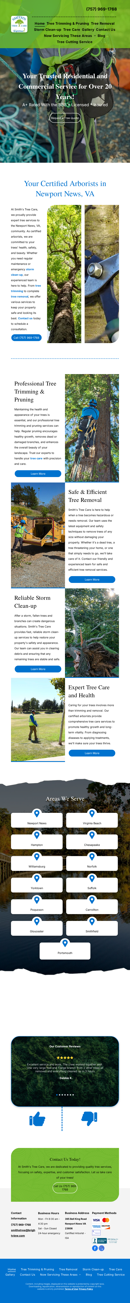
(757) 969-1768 (101, 9)
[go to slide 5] (67, 1095)
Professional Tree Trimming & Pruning (35, 391)
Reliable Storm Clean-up (32, 601)
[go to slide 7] (73, 1095)
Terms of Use (71, 1289)
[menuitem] (40, 23)
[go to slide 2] (59, 1095)
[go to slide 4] (65, 1095)
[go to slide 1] (57, 1095)
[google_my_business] (101, 1248)
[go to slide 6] (70, 1095)
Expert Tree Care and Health (89, 691)
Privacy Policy (86, 1289)
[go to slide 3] (62, 1095)
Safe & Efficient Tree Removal (87, 496)
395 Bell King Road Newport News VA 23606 (76, 1223)
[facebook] (95, 1248)
